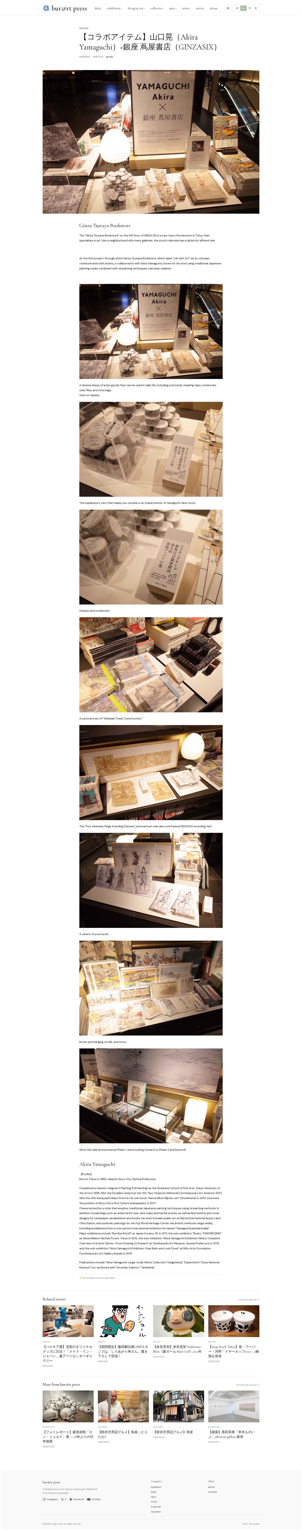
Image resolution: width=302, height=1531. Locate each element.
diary (98, 8)
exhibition (114, 8)
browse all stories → (248, 1384)
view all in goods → (248, 1299)
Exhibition (156, 1487)
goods (83, 28)
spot (172, 8)
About (211, 1487)
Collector (156, 1506)
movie (200, 8)
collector (156, 8)
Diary (154, 1491)
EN (243, 8)
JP (237, 8)
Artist (154, 1501)
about (213, 8)
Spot (153, 1496)
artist (185, 8)
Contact (212, 1491)
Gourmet (156, 1511)
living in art (135, 8)
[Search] (228, 8)
